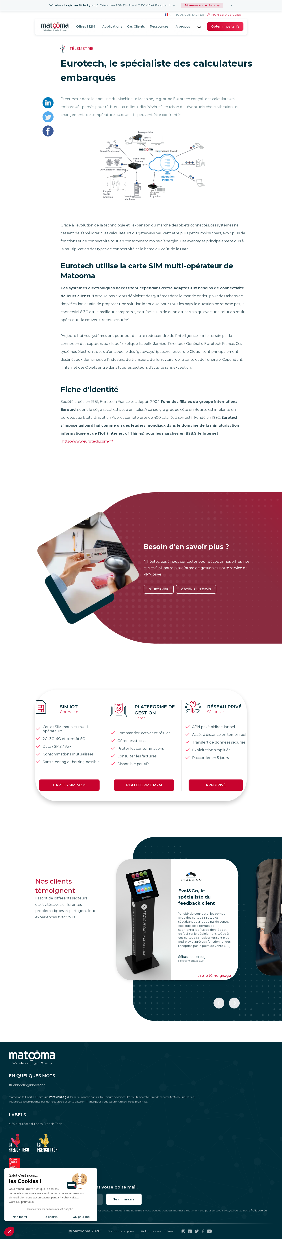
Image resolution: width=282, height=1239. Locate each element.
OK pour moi (81, 1216)
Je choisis (51, 1216)
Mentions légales (121, 1231)
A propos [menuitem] (183, 26)
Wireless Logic (59, 1097)
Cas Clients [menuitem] (136, 26)
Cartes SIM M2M (69, 785)
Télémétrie (81, 49)
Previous (218, 1003)
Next (234, 1003)
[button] (9, 1231)
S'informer (158, 589)
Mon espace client (227, 14)
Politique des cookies (157, 1231)
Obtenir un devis (196, 589)
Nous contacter (189, 14)
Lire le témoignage (75, 971)
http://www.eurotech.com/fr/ (87, 441)
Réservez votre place (200, 5)
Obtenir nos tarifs (225, 26)
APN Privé (216, 785)
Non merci (20, 1216)
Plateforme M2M (144, 785)
